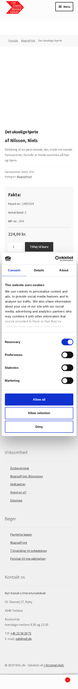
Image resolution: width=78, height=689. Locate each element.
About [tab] (63, 270)
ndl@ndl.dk (24, 639)
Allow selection (39, 413)
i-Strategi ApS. (54, 665)
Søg (39, 682)
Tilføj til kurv (39, 247)
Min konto (13, 682)
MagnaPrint (28, 40)
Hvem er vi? (18, 492)
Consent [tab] (14, 270)
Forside (13, 40)
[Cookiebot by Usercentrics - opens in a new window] (55, 258)
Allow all (39, 399)
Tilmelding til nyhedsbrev (28, 551)
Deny (39, 426)
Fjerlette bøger (21, 534)
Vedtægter (18, 484)
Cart (60, 678)
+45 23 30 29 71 (20, 633)
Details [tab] (39, 270)
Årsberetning (19, 468)
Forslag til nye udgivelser (28, 558)
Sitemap (16, 500)
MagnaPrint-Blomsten (26, 476)
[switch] (67, 354)
